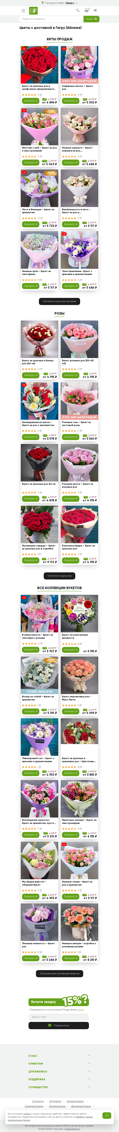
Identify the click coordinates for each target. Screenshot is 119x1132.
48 (38, 280)
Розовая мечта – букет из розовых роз (77, 485)
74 (38, 95)
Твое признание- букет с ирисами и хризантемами (77, 273)
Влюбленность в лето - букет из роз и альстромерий (76, 211)
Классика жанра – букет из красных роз (78, 547)
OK (107, 1115)
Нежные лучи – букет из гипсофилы (36, 273)
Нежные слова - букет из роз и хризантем (77, 883)
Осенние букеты (33, 1106)
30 (39, 218)
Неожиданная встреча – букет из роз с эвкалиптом (38, 424)
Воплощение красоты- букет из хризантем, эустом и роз (38, 822)
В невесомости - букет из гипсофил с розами (37, 636)
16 (78, 829)
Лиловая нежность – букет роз (38, 945)
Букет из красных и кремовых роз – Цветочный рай (78, 760)
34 (38, 369)
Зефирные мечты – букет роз (77, 87)
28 (78, 644)
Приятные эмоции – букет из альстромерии (79, 821)
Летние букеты (57, 1106)
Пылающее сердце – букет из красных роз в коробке (38, 547)
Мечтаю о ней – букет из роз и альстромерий (39, 149)
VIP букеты (55, 1101)
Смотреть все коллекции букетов (59, 973)
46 (78, 95)
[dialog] (78, 10)
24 (78, 280)
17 (78, 218)
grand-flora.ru (72, 1129)
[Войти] (95, 10)
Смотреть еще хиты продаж (59, 301)
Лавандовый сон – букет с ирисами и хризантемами (38, 760)
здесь (80, 1010)
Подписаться (61, 1025)
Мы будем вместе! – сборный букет (34, 883)
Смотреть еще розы (59, 576)
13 (38, 431)
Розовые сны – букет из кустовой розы (76, 424)
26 (78, 156)
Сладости (38, 1101)
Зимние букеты (75, 1101)
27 (38, 156)
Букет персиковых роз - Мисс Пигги (76, 698)
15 (78, 705)
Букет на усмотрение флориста (75, 636)
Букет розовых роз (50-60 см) (78, 362)
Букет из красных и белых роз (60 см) (37, 362)
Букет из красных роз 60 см (38, 484)
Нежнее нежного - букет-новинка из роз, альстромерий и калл (77, 150)
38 (78, 767)
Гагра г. (70, 3)
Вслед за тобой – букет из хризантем (38, 698)
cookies (27, 1114)
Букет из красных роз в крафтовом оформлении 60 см (38, 88)
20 (39, 644)
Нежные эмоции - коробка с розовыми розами (79, 945)
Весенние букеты (81, 1106)
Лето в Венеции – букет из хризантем (38, 211)
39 (78, 369)
